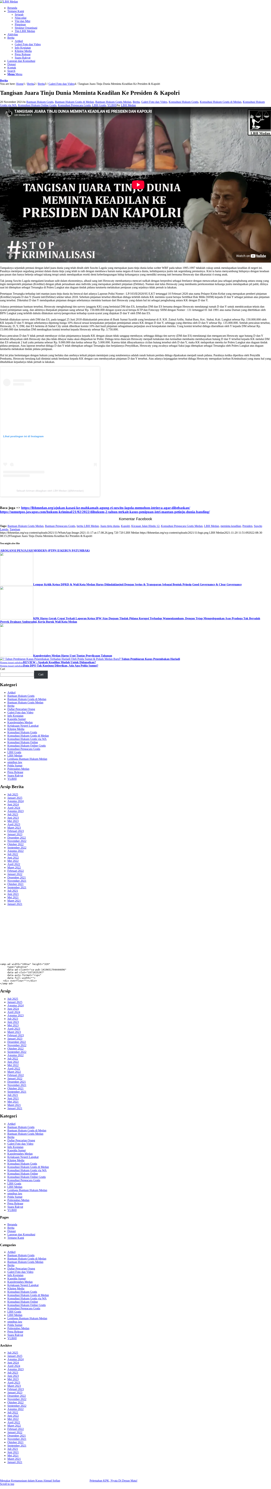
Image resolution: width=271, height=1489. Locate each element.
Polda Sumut (14, 765)
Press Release (15, 772)
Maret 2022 (14, 867)
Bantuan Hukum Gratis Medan (113, 101)
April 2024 (13, 807)
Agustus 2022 (15, 850)
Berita (4, 80)
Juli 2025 (12, 794)
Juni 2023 (13, 817)
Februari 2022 (15, 870)
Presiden (247, 526)
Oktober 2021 (15, 884)
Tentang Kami (15, 1237)
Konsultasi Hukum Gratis (183, 101)
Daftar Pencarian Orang (21, 709)
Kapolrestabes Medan (20, 722)
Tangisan (15, 529)
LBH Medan (128, 105)
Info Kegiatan (15, 715)
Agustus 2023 (15, 811)
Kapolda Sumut (16, 719)
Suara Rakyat (15, 775)
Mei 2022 (13, 860)
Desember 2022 (16, 837)
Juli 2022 (12, 854)
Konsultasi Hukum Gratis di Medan (220, 101)
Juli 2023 (12, 814)
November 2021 (16, 880)
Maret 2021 (14, 900)
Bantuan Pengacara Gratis (60, 526)
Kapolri (125, 526)
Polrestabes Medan (18, 768)
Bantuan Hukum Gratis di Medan (74, 101)
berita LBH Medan (88, 526)
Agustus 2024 (15, 801)
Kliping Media (15, 729)
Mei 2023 (13, 821)
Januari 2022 (14, 874)
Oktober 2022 (15, 844)
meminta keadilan (230, 526)
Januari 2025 (14, 797)
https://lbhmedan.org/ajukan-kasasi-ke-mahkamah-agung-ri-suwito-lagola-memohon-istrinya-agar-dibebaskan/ (105, 508)
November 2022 (16, 841)
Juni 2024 (13, 804)
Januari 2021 (14, 904)
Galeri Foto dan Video (154, 101)
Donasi (11, 1231)
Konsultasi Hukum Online (22, 742)
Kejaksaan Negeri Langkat (23, 725)
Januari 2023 (14, 834)
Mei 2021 (13, 897)
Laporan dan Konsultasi (21, 1234)
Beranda (12, 1224)
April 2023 (13, 824)
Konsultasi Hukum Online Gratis (37, 105)
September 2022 (16, 847)
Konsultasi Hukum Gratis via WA (27, 739)
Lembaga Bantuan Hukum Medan (27, 758)
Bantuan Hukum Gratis (39, 101)
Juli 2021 (12, 890)
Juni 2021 (13, 894)
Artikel (11, 692)
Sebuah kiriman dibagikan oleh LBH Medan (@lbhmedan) (50, 490)
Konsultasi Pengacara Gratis (74, 105)
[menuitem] (139, 8)
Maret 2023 (14, 827)
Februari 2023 (15, 831)
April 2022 (13, 864)
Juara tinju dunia (109, 526)
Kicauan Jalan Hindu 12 (145, 526)
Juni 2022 (13, 857)
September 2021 (16, 887)
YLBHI (112, 105)
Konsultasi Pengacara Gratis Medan (182, 526)
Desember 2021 (16, 877)
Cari (2, 668)
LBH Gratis (99, 105)
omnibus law (14, 762)
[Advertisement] (110, 934)
